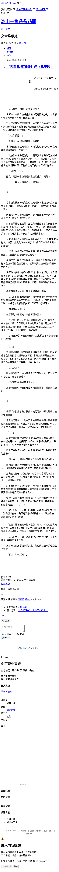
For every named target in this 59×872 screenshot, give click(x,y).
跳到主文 (5, 29)
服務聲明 (29, 834)
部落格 (10, 52)
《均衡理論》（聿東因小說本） (33, 610)
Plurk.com (23, 784)
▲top (3, 615)
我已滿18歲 (6, 866)
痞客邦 (21, 599)
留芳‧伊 (5, 583)
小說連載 (22, 607)
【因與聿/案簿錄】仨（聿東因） (30, 67)
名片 (9, 55)
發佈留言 (5, 638)
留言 (27, 599)
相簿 (9, 48)
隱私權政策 (48, 831)
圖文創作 (23, 43)
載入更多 (5, 621)
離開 (16, 866)
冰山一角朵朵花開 (18, 21)
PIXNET (13, 831)
